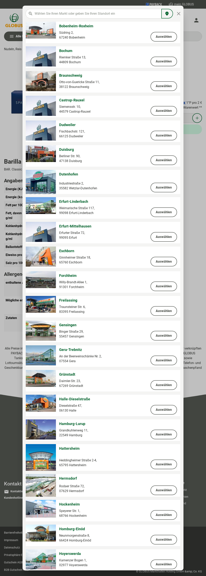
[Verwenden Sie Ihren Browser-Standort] (167, 13)
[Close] (178, 13)
